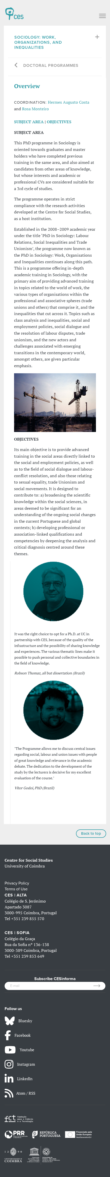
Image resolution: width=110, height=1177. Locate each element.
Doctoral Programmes (51, 65)
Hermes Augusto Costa (68, 102)
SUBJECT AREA (29, 122)
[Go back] (16, 65)
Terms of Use (16, 889)
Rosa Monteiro (35, 109)
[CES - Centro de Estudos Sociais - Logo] (14, 11)
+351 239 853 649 (27, 956)
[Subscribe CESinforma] (99, 986)
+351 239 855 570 (27, 918)
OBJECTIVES (59, 122)
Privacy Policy (17, 883)
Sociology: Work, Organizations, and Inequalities (38, 42)
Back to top (91, 833)
